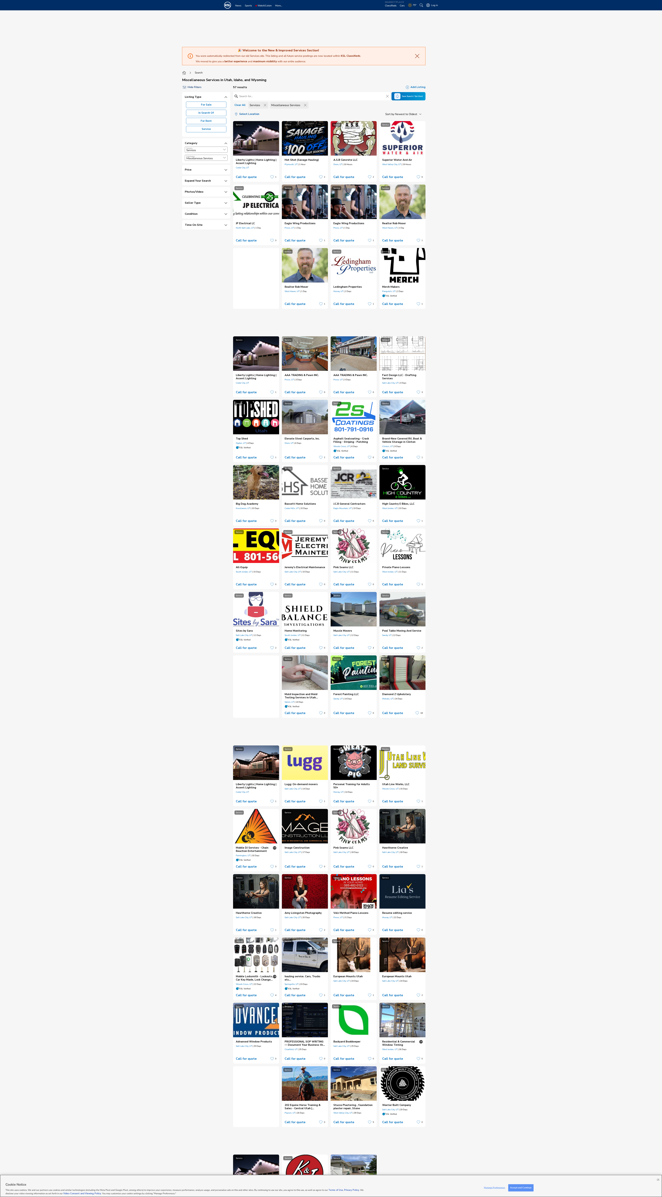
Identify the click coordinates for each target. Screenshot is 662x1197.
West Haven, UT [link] (389, 227)
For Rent (206, 121)
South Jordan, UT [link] (244, 571)
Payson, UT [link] (290, 1112)
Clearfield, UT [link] (291, 1049)
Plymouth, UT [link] (291, 164)
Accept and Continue (520, 1187)
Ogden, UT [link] (241, 443)
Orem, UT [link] (337, 164)
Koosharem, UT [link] (243, 508)
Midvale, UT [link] (387, 698)
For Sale (206, 104)
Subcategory (190, 156)
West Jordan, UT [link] (389, 508)
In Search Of (206, 113)
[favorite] (272, 177)
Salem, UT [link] (289, 702)
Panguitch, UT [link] (388, 291)
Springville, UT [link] (291, 984)
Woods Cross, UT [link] (341, 446)
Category (189, 148)
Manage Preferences (494, 1187)
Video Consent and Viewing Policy (82, 1193)
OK (658, 1179)
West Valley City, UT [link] (391, 164)
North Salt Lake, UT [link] (245, 227)
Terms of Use (335, 1190)
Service (206, 129)
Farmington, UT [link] (243, 855)
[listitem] (256, 151)
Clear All (239, 105)
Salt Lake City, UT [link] (390, 383)
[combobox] (206, 150)
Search (199, 72)
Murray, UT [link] (338, 291)
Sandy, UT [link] (387, 635)
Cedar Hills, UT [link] (292, 508)
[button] (224, 149)
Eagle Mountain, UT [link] (342, 508)
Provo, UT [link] (289, 227)
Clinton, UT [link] (387, 446)
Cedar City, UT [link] (242, 167)
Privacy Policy (351, 1190)
